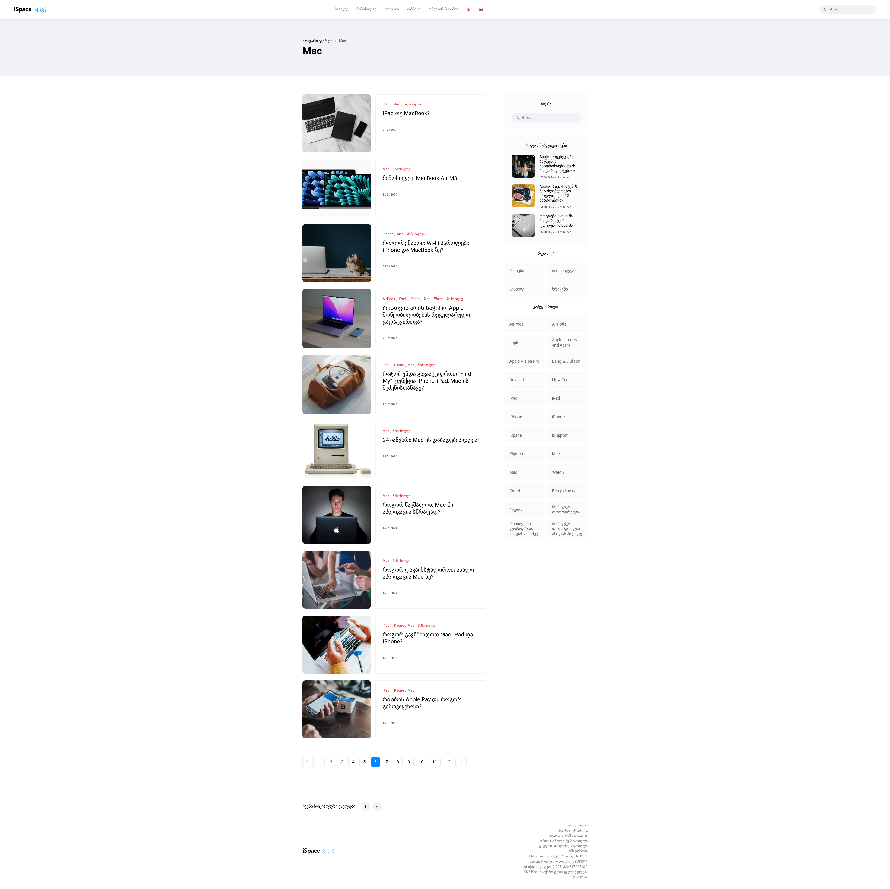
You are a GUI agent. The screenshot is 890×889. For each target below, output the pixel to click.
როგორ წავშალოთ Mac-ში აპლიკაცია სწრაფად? (418, 508)
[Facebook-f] (365, 806)
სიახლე (341, 9)
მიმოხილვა (366, 9)
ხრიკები (392, 9)
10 (421, 761)
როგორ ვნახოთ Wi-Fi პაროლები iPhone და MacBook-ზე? (426, 246)
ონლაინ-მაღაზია (443, 9)
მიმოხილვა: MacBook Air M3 (420, 178)
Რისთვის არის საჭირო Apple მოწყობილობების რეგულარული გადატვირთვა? (426, 315)
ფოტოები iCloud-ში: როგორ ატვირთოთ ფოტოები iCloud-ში (557, 221)
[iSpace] (30, 9)
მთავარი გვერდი (317, 41)
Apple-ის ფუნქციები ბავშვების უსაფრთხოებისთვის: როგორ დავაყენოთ (558, 164)
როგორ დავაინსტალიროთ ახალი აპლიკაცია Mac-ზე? (428, 573)
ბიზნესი (413, 9)
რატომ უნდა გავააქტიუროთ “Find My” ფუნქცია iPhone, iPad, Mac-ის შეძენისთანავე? (427, 381)
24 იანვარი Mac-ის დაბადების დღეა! (431, 440)
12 (448, 761)
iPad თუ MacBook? (406, 113)
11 (434, 761)
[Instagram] (377, 806)
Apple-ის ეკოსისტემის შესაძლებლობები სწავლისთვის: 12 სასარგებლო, (558, 193)
